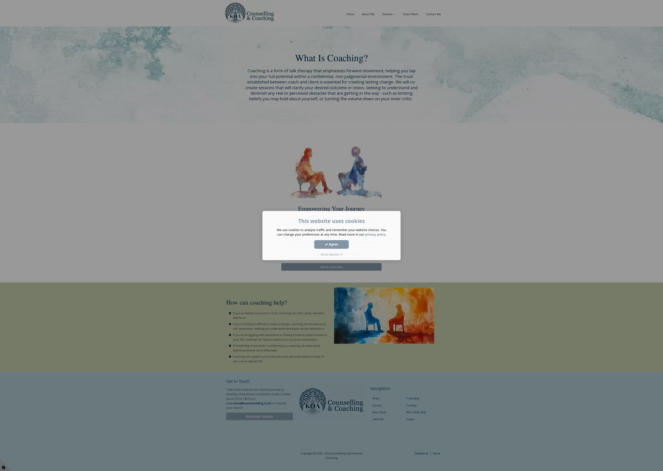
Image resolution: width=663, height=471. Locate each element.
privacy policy (375, 234)
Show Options (331, 254)
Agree (333, 244)
